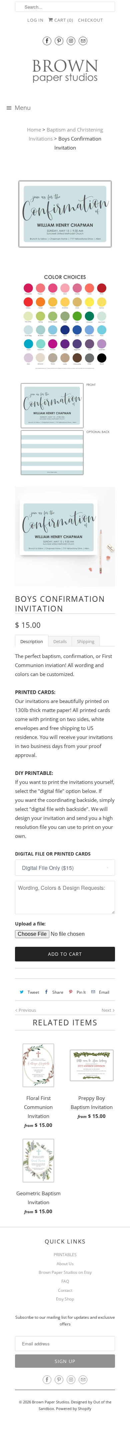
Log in (35, 20)
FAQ (65, 1281)
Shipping (85, 641)
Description (31, 641)
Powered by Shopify (73, 1408)
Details (60, 641)
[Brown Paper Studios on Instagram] (71, 40)
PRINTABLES (65, 1254)
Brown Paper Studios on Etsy (65, 1272)
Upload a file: (30, 923)
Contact (65, 1290)
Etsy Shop (65, 1299)
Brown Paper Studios (50, 1401)
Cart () (63, 20)
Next (107, 1010)
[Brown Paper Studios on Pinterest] (59, 40)
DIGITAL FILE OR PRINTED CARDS (53, 854)
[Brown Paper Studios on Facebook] (47, 40)
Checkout (90, 20)
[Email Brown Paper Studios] (83, 40)
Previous (27, 1010)
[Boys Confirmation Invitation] (65, 215)
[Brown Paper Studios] (65, 72)
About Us (65, 1263)
